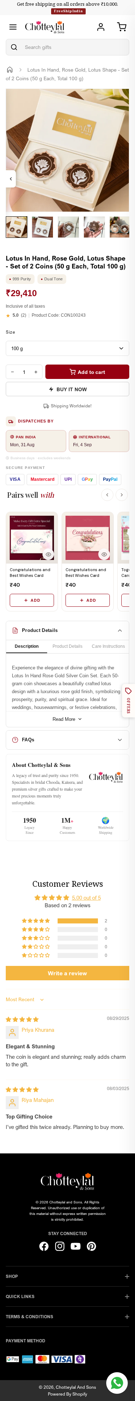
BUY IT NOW (72, 389)
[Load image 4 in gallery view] (94, 227)
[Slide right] (14, 243)
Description (27, 646)
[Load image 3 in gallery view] (68, 227)
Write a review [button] (67, 973)
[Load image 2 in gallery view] (42, 227)
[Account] (100, 27)
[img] (22, 1019)
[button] (36, 920)
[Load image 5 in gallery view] (120, 227)
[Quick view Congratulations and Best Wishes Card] (48, 554)
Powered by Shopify (67, 1394)
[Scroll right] (122, 495)
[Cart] (121, 27)
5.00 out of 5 (86, 897)
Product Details (67, 646)
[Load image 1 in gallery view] (16, 227)
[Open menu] (13, 27)
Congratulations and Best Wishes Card (30, 572)
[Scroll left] (107, 495)
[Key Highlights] (11, 178)
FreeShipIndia (68, 11)
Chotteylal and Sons (76, 1387)
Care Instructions (108, 646)
